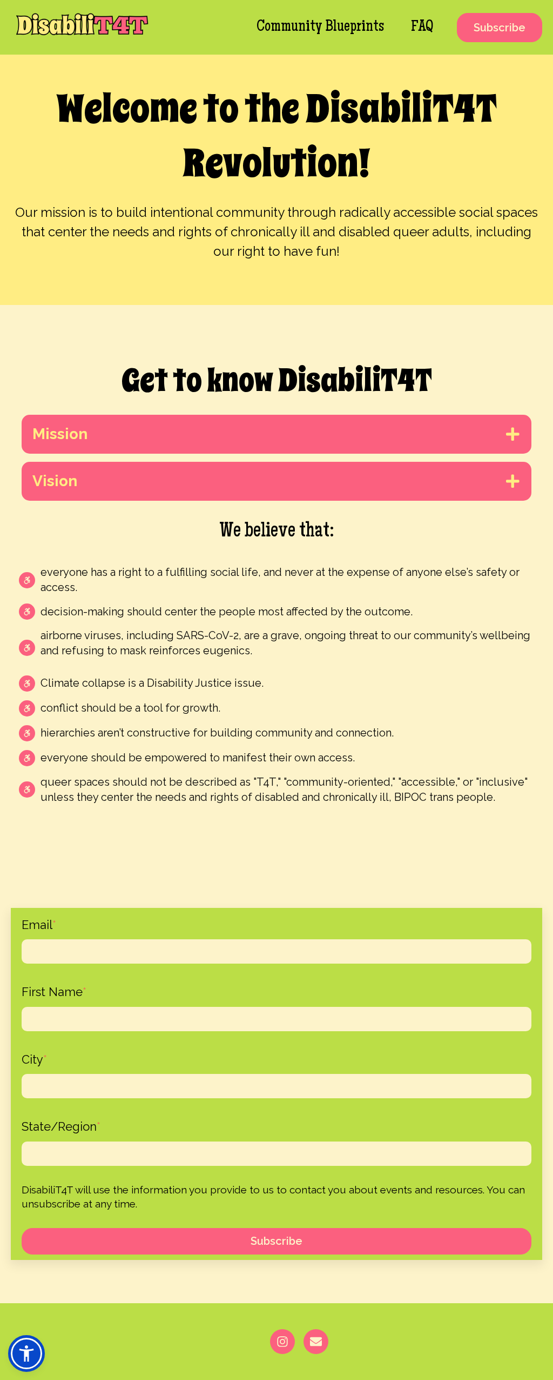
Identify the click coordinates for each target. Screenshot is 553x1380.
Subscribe (499, 27)
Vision (54, 481)
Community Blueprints (320, 27)
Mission (59, 434)
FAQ (422, 27)
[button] (26, 1353)
